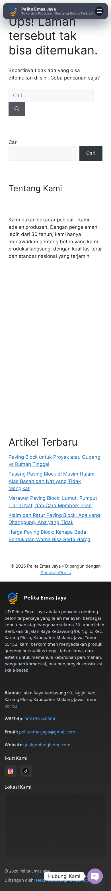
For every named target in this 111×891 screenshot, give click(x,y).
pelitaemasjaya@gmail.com (47, 732)
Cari (13, 142)
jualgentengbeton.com (47, 744)
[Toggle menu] (99, 11)
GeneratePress (55, 572)
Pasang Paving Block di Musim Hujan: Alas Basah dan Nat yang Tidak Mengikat (51, 481)
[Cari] (17, 109)
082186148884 (39, 718)
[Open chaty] (95, 876)
